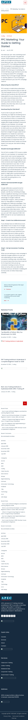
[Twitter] (7, 616)
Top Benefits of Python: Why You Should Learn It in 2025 (11, 333)
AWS (2, 466)
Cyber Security (5, 471)
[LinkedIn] (2, 616)
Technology (4, 492)
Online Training (5, 665)
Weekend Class (5, 669)
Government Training (7, 675)
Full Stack (9, 36)
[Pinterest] (14, 616)
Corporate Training (6, 672)
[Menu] (25, 2)
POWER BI (3, 486)
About (3, 643)
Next (5, 300)
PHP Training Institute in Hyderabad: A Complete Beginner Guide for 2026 (13, 360)
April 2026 (3, 443)
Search (25, 403)
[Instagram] (9, 616)
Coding (3, 36)
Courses (3, 637)
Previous (8, 289)
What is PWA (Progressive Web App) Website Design (14, 285)
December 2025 (5, 448)
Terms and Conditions (18, 716)
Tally (2, 489)
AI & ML (3, 461)
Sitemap (14, 718)
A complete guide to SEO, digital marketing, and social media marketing (13, 296)
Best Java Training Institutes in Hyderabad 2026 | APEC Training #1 (12, 388)
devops (3, 476)
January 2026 (4, 446)
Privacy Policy (7, 716)
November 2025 (5, 451)
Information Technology (7, 484)
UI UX (2, 494)
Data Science (4, 473)
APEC (2, 463)
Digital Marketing (5, 479)
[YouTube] (12, 616)
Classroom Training (6, 663)
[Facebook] (5, 616)
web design (4, 497)
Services (3, 640)
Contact (3, 646)
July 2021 (3, 454)
